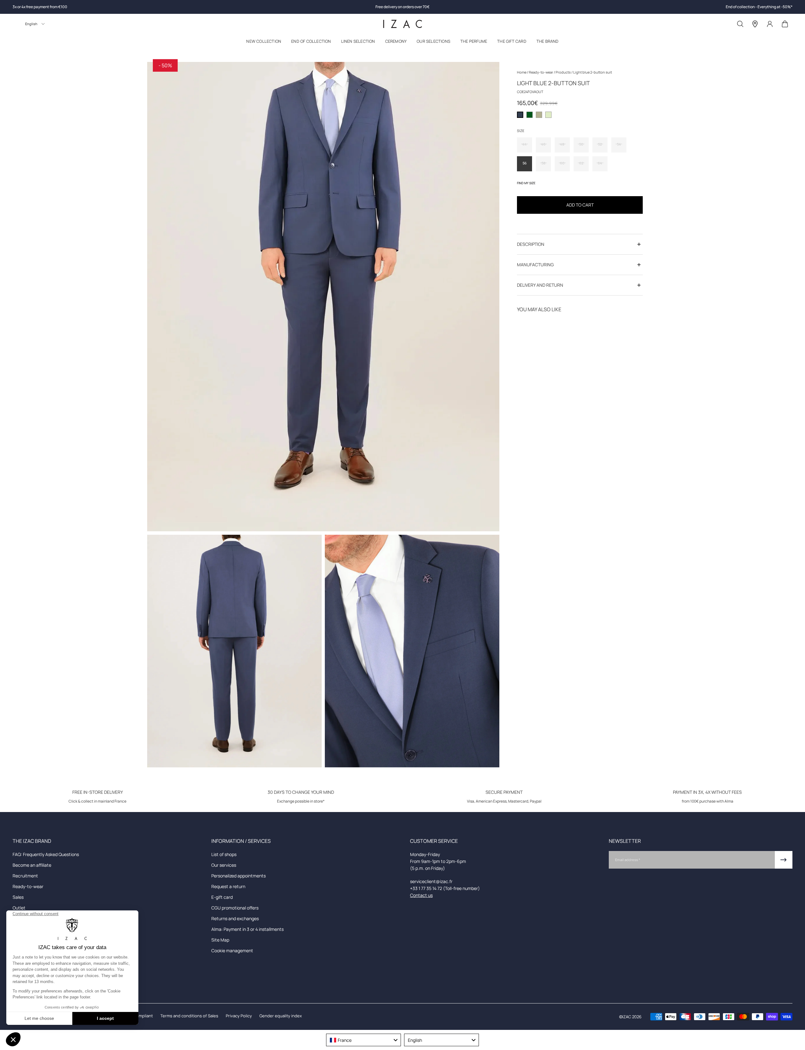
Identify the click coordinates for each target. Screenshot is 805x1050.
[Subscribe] (783, 860)
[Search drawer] (740, 24)
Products (563, 72)
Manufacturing (535, 265)
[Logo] (402, 24)
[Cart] (784, 24)
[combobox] (363, 1040)
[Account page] (769, 24)
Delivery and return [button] (540, 285)
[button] (263, 42)
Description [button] (530, 244)
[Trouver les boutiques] (755, 23)
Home (522, 72)
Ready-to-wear (541, 72)
